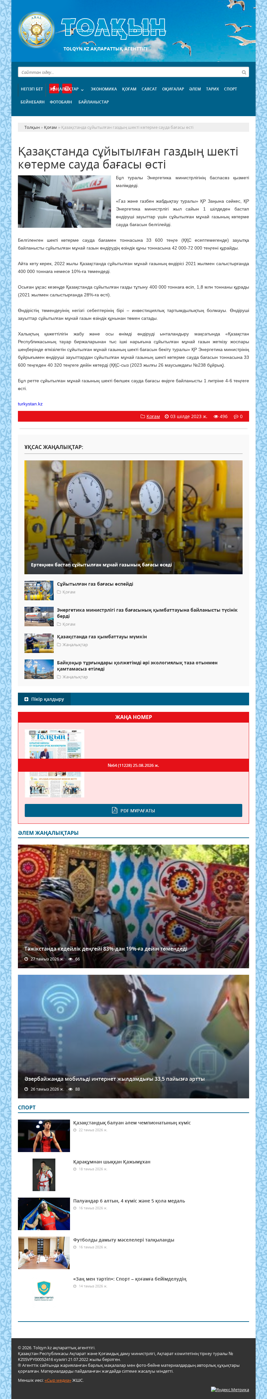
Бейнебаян (33, 102)
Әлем (195, 89)
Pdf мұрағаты (137, 811)
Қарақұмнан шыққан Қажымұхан (111, 1162)
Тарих (212, 89)
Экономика (104, 89)
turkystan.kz (30, 403)
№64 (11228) (133, 765)
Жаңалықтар (64, 89)
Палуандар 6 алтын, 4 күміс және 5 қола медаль (129, 1201)
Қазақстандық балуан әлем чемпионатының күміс (132, 1123)
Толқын (133, 30)
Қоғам (129, 89)
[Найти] (244, 72)
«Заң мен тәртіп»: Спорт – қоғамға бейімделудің (130, 1279)
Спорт (230, 89)
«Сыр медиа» (58, 1380)
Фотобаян (61, 102)
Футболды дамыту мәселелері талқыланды (123, 1240)
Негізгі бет (32, 89)
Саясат (149, 89)
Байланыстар (93, 102)
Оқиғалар (173, 89)
